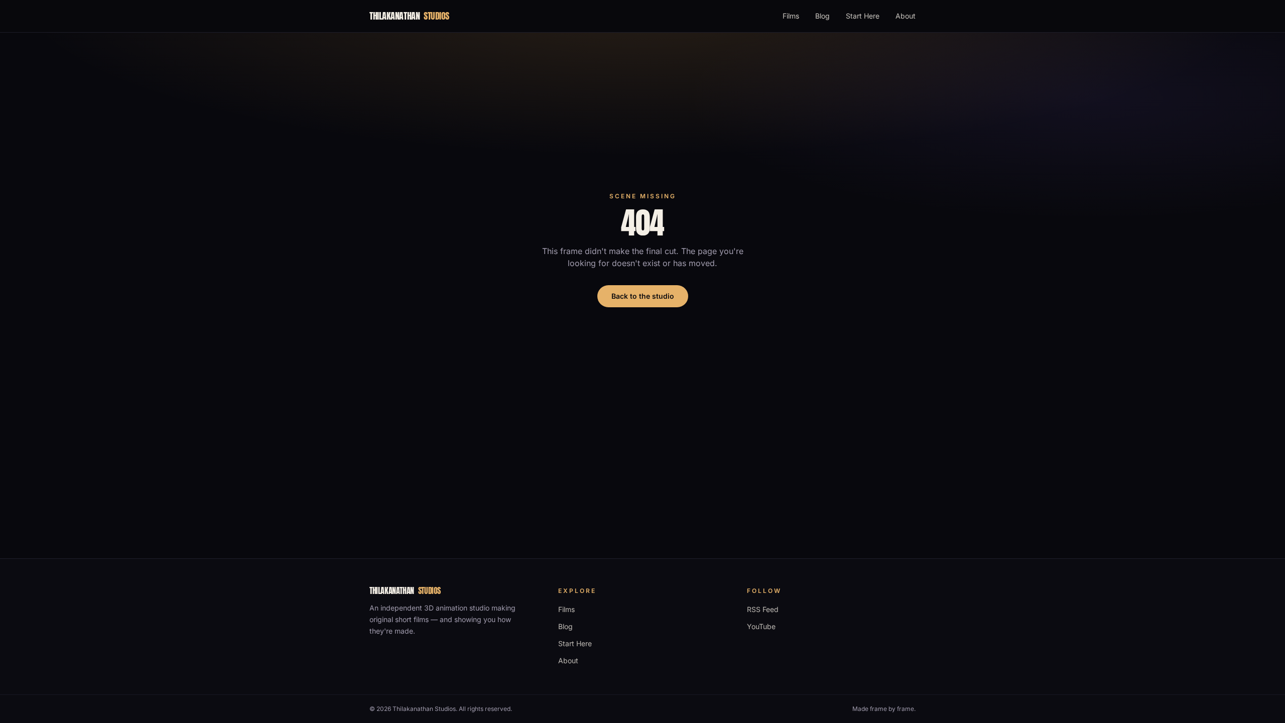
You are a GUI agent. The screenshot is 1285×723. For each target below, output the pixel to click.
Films (791, 16)
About (905, 16)
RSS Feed (763, 609)
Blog (822, 16)
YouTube (761, 626)
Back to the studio (642, 296)
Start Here (862, 16)
